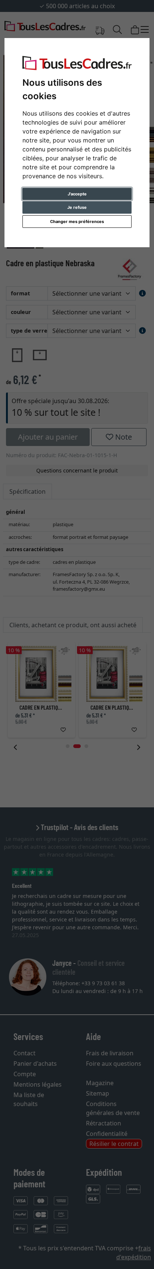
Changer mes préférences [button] (77, 221)
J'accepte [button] (77, 194)
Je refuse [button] (77, 207)
